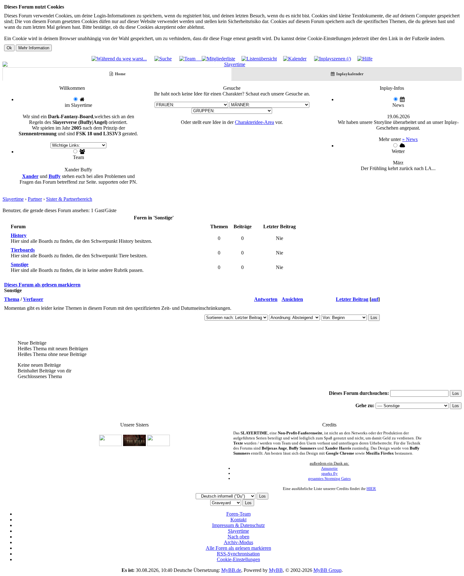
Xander (30, 176)
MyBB (276, 570)
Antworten (265, 299)
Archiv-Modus (238, 542)
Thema (11, 299)
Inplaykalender (349, 73)
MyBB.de (231, 570)
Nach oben (238, 536)
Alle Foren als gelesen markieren (238, 548)
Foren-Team (238, 514)
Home (120, 73)
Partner (35, 199)
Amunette (329, 468)
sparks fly (329, 473)
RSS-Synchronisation (238, 553)
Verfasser (33, 299)
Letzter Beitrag (352, 299)
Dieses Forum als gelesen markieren (42, 284)
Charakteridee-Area (254, 122)
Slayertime (13, 199)
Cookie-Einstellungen (238, 559)
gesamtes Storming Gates (329, 478)
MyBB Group (327, 570)
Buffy (55, 176)
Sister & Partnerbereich (69, 199)
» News (410, 139)
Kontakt (238, 519)
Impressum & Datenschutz (238, 525)
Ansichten (292, 299)
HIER (371, 488)
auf (374, 299)
